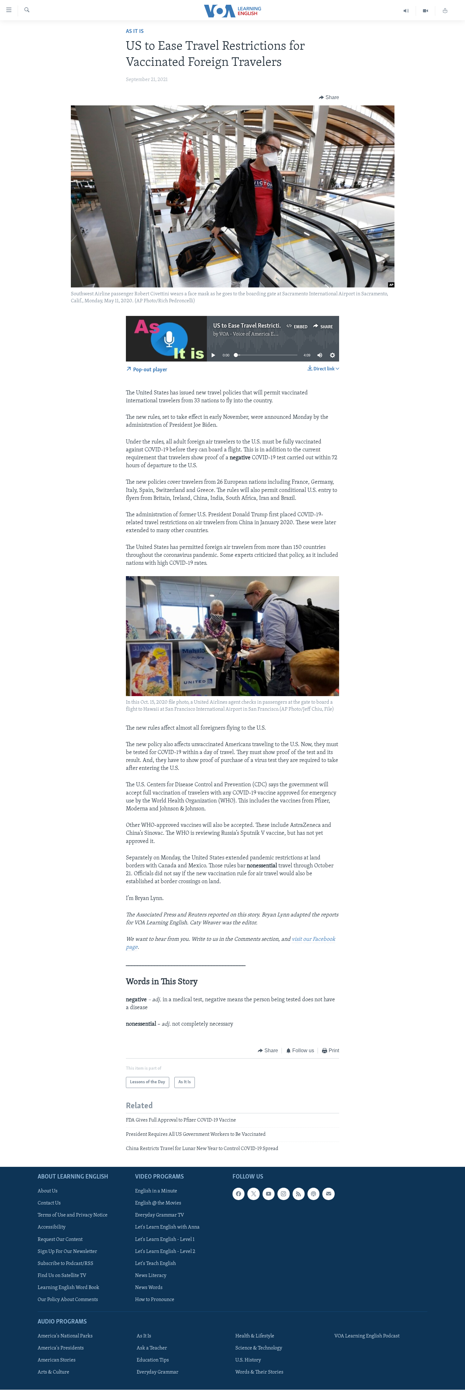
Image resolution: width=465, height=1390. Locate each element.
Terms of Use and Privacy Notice (73, 1215)
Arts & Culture (53, 1372)
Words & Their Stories (259, 1372)
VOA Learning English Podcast (367, 1336)
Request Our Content (60, 1239)
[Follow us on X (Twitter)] (253, 1194)
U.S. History (248, 1360)
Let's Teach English (155, 1263)
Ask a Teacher (152, 1348)
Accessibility (51, 1227)
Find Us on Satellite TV (62, 1275)
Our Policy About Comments (68, 1299)
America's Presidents (61, 1348)
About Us (48, 1191)
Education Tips (153, 1360)
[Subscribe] (328, 1194)
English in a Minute (156, 1191)
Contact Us (49, 1203)
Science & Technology (258, 1348)
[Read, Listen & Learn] (445, 11)
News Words (149, 1287)
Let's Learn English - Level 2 (165, 1251)
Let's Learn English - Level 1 (165, 1239)
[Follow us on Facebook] (238, 1194)
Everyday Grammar (157, 1372)
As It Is (135, 32)
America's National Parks (65, 1336)
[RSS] (299, 1194)
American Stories (57, 1360)
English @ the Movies (158, 1203)
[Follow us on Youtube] (269, 1194)
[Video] (425, 11)
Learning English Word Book (68, 1287)
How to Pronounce (154, 1299)
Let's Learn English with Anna (167, 1227)
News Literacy (150, 1275)
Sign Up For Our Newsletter (67, 1251)
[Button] (329, 97)
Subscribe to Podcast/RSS (65, 1263)
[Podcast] (313, 1194)
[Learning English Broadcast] (406, 11)
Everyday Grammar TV (159, 1215)
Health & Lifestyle (254, 1336)
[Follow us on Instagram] (283, 1194)
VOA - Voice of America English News (259, 334)
